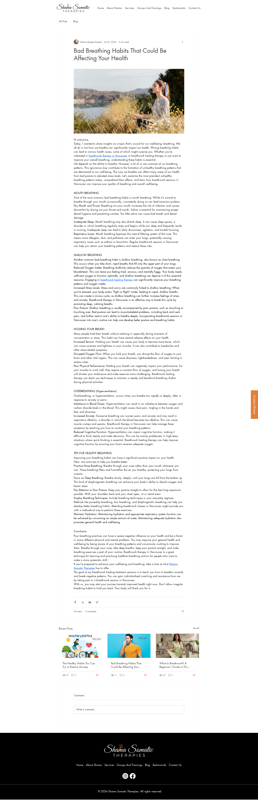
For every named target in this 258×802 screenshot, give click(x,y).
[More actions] (182, 42)
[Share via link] (97, 602)
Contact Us (175, 765)
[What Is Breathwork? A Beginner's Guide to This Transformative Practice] (177, 646)
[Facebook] (133, 776)
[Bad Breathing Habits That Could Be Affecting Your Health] (129, 646)
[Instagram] (125, 776)
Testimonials (159, 765)
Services (109, 765)
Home (79, 765)
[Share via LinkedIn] (89, 602)
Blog (75, 21)
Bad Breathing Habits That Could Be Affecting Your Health (126, 665)
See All (196, 628)
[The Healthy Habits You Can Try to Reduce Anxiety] (80, 646)
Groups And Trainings (129, 765)
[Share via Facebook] (75, 602)
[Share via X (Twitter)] (82, 602)
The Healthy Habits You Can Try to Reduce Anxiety (79, 665)
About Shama (94, 765)
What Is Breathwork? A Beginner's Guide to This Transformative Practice (173, 665)
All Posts (63, 21)
